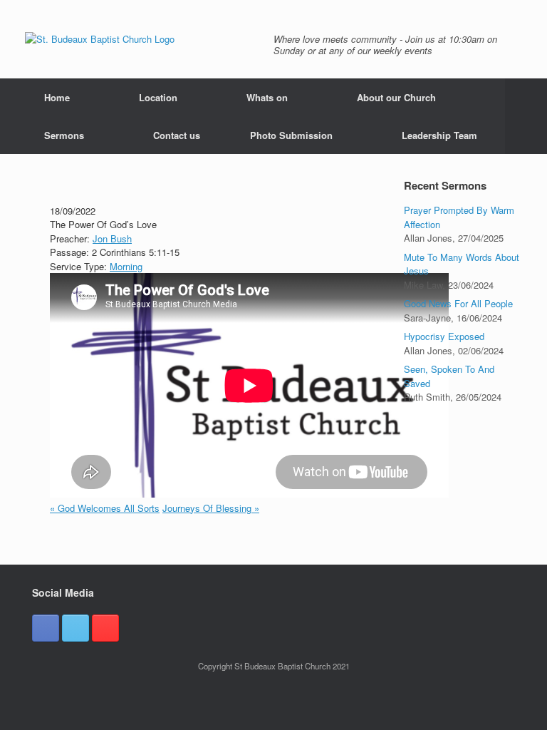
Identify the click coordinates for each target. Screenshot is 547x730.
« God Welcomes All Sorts (105, 508)
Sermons (64, 135)
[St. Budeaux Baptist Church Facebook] (45, 628)
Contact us (176, 135)
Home (57, 97)
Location (158, 97)
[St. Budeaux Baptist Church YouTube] (105, 628)
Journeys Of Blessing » (210, 508)
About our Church (396, 97)
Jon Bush (112, 238)
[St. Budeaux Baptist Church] (99, 39)
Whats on (267, 97)
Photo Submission (291, 135)
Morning (126, 266)
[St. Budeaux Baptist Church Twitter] (75, 628)
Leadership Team (439, 135)
